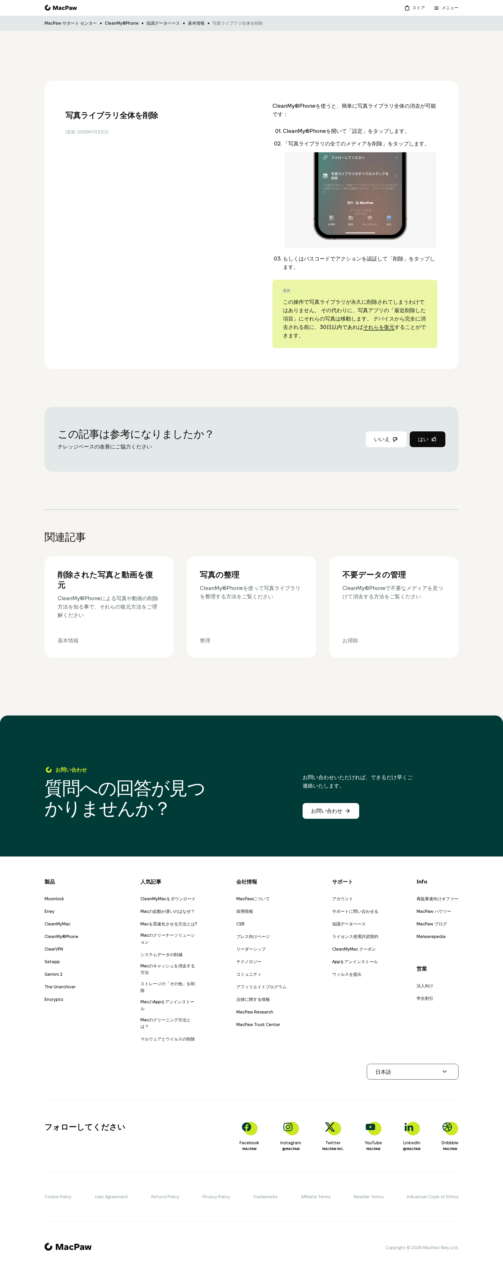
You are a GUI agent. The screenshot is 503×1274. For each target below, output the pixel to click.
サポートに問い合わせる (355, 911)
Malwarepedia (431, 936)
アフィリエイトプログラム (261, 987)
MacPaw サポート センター (71, 23)
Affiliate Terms (316, 1197)
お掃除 (326, 20)
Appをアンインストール (355, 961)
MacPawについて (253, 899)
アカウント (342, 899)
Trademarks (265, 1197)
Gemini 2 (54, 974)
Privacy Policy (216, 1197)
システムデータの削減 (161, 954)
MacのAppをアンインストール (167, 1005)
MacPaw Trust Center (258, 1024)
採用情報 (244, 911)
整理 (354, 20)
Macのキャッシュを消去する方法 (167, 969)
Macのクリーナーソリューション (167, 938)
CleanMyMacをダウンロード (168, 899)
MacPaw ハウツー (434, 911)
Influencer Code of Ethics (432, 1197)
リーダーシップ (251, 949)
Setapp (52, 961)
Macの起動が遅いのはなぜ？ (167, 911)
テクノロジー (248, 961)
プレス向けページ (253, 936)
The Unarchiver (60, 987)
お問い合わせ (326, 811)
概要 (106, 20)
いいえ (382, 439)
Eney (49, 911)
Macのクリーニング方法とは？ (165, 1023)
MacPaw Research (254, 1012)
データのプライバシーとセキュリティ (163, 20)
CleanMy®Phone (61, 936)
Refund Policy (165, 1197)
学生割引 (425, 998)
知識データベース (349, 924)
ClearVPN (54, 949)
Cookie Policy (58, 1197)
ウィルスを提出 (347, 974)
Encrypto (54, 999)
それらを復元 (379, 327)
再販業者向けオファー (437, 899)
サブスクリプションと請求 (242, 20)
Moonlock (54, 899)
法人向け (425, 986)
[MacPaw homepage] (61, 7)
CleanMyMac (57, 924)
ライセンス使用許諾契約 (355, 936)
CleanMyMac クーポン (354, 949)
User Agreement (111, 1197)
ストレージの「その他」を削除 (167, 987)
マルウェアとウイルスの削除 (167, 1039)
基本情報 (293, 20)
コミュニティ (248, 974)
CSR (240, 924)
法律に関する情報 (253, 999)
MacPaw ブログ (432, 924)
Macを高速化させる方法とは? (168, 924)
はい (423, 439)
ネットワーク (388, 20)
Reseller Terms (369, 1197)
